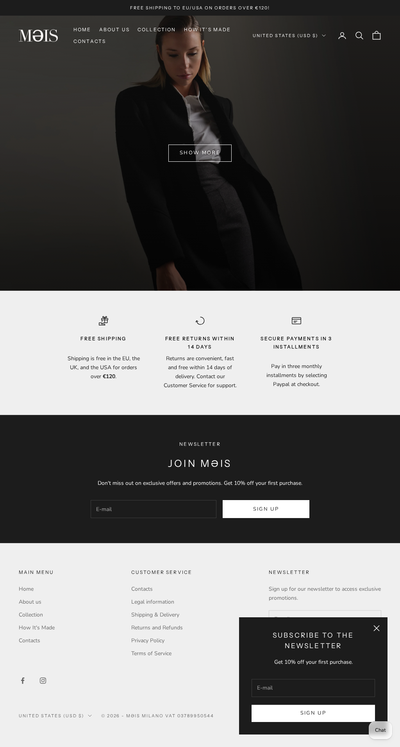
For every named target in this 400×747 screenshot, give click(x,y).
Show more (200, 152)
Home (82, 29)
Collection (157, 29)
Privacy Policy (147, 640)
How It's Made (207, 29)
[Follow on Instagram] (43, 680)
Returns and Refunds (157, 627)
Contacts (89, 41)
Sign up (313, 713)
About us (114, 29)
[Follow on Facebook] (23, 680)
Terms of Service (151, 653)
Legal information (152, 602)
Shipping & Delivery (155, 614)
